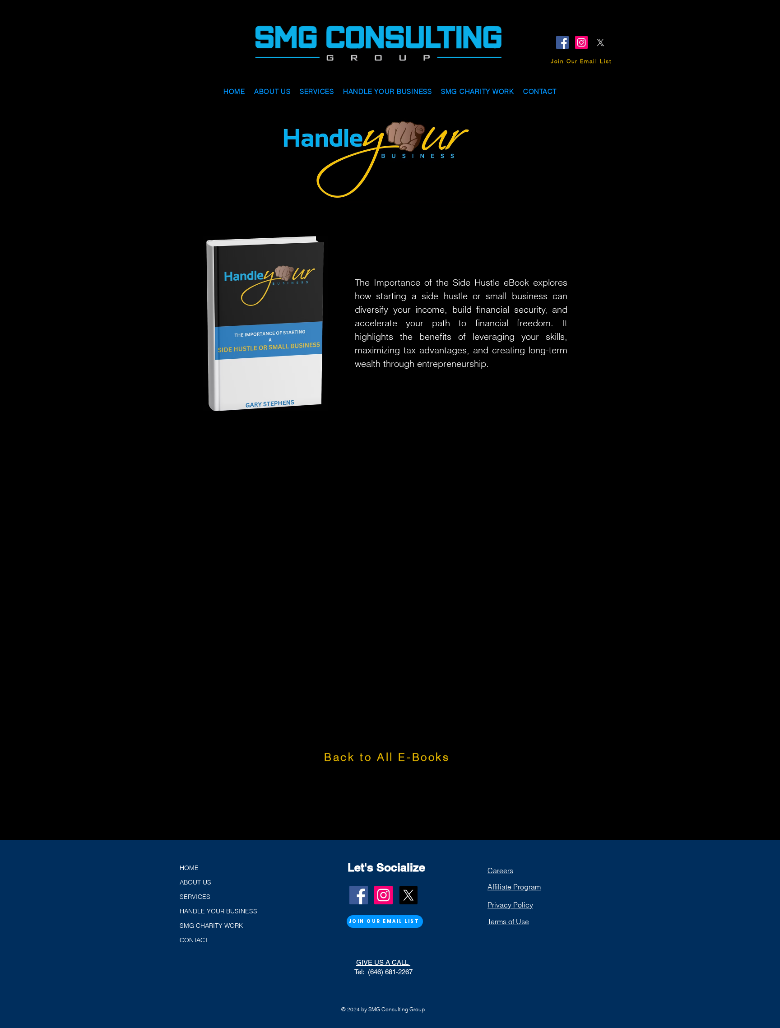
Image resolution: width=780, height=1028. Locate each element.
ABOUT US (195, 882)
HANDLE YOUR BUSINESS (218, 911)
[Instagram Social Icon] (581, 42)
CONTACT (194, 940)
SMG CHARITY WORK (211, 925)
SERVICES (195, 897)
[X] (600, 42)
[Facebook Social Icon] (562, 42)
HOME (189, 868)
